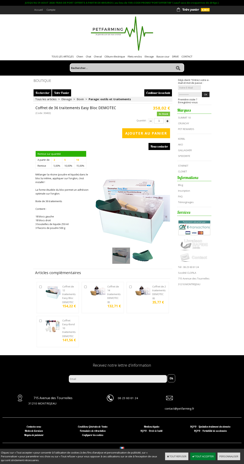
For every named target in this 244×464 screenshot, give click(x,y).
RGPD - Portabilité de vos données (210, 430)
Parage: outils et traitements (110, 99)
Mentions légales (151, 426)
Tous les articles (46, 99)
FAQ (180, 196)
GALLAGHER (185, 150)
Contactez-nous (33, 426)
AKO (180, 144)
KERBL (181, 138)
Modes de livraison (34, 430)
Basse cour (163, 56)
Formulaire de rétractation (93, 430)
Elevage (149, 56)
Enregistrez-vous (188, 102)
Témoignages (186, 202)
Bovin (80, 99)
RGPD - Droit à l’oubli (151, 430)
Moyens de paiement (33, 435)
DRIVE (175, 56)
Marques (184, 110)
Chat (88, 56)
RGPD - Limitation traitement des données (210, 426)
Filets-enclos (135, 56)
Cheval (98, 56)
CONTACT (186, 56)
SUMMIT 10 (184, 117)
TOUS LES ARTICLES (63, 56)
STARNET (183, 165)
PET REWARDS (186, 129)
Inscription (184, 190)
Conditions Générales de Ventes (92, 426)
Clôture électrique (114, 56)
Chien (79, 56)
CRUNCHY (183, 123)
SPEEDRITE (184, 156)
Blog (180, 185)
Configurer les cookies (92, 435)
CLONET (182, 171)
